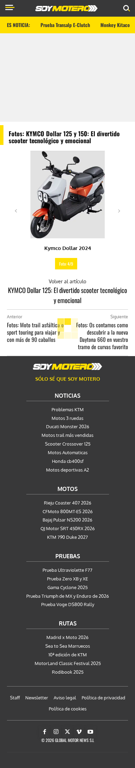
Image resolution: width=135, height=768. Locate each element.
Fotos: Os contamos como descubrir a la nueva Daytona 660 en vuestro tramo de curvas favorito (102, 336)
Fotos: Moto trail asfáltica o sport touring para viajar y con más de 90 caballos (35, 332)
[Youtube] (90, 731)
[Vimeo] (78, 731)
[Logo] (66, 8)
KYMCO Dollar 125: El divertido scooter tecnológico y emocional (67, 295)
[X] (67, 731)
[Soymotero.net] (67, 366)
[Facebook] (44, 731)
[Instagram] (56, 731)
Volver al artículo (67, 281)
